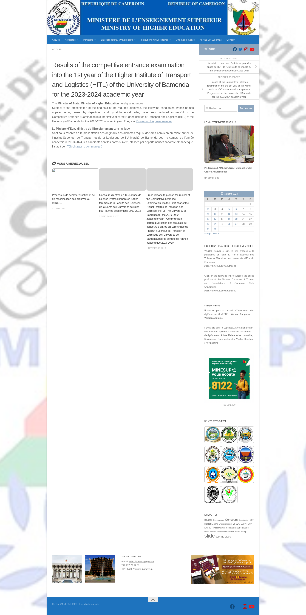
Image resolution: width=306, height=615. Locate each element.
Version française (241, 314)
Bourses (208, 520)
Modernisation (219, 528)
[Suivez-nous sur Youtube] (252, 49)
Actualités (70, 39)
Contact (230, 39)
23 (208, 224)
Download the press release (154, 121)
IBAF (206, 528)
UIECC (228, 537)
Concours (231, 519)
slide (209, 536)
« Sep (207, 233)
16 (208, 219)
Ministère (88, 39)
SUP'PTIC (220, 537)
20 (236, 219)
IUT (211, 528)
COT (252, 520)
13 (236, 214)
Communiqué (218, 520)
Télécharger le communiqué (84, 146)
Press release (210, 532)
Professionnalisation (225, 532)
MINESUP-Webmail (211, 39)
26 (229, 224)
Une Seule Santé (185, 39)
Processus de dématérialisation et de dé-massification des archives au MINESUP (73, 198)
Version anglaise (213, 318)
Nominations (242, 528)
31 (215, 229)
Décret (207, 524)
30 (208, 229)
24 (215, 224)
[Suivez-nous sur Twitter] (240, 49)
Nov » (216, 233)
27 (236, 224)
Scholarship (240, 531)
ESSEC (236, 524)
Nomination (231, 528)
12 (229, 214)
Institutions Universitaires (154, 39)
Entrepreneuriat (225, 524)
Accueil (56, 39)
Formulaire (212, 342)
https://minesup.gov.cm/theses (220, 266)
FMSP (249, 524)
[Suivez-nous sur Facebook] (235, 49)
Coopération (244, 520)
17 (215, 219)
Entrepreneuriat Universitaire (117, 39)
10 (215, 214)
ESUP (243, 524)
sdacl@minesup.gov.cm (141, 561)
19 (229, 219)
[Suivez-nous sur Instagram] (246, 49)
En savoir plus (212, 177)
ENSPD (214, 524)
